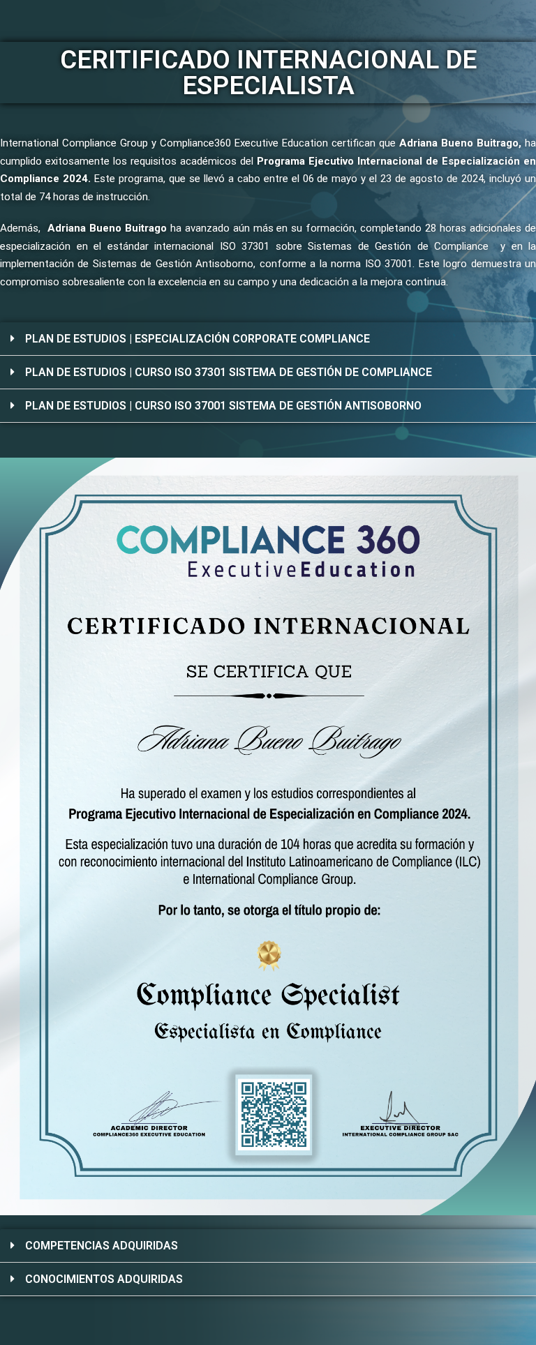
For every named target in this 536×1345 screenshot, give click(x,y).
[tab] (268, 339)
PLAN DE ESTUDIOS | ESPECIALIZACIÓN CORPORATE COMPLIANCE (197, 338)
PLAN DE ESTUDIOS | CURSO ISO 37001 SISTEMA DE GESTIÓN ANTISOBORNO (223, 405)
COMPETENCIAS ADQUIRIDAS (101, 1245)
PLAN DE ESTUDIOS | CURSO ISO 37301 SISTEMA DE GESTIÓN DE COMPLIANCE (228, 372)
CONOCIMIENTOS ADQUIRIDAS (104, 1279)
